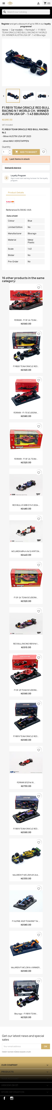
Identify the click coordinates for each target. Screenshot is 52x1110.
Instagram (12, 1098)
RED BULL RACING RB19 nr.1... (26, 643)
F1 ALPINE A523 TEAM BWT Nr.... (26, 921)
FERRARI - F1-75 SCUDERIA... (26, 412)
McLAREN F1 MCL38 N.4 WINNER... (26, 967)
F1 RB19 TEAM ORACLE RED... (26, 736)
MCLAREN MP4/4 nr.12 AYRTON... (26, 551)
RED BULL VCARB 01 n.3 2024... (26, 505)
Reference (11, 210)
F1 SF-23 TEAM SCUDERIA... (26, 690)
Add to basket (26, 151)
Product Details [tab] (16, 192)
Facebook (4, 1098)
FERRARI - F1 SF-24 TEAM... (26, 320)
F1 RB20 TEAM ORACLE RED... (26, 366)
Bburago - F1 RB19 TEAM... (26, 1013)
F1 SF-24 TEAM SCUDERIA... (26, 597)
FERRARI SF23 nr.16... (26, 782)
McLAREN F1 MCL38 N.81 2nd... (26, 875)
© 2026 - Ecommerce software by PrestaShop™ (25, 1106)
